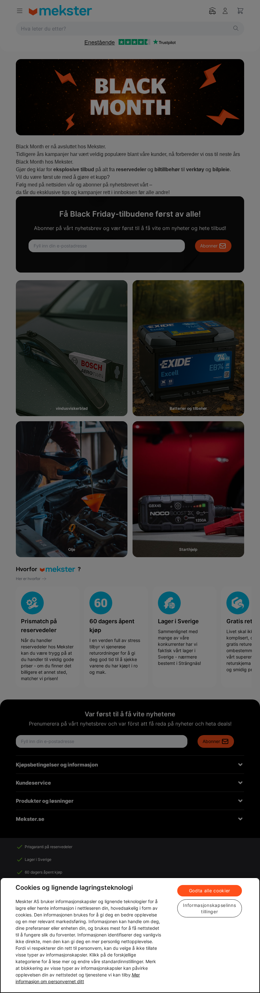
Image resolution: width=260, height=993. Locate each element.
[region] (130, 935)
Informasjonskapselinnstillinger (209, 908)
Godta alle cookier (210, 890)
